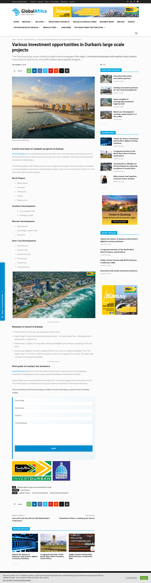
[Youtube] (137, 1)
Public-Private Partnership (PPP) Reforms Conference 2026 (80, 556)
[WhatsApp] (29, 70)
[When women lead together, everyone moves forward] (106, 179)
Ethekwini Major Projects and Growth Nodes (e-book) (34, 487)
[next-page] (17, 564)
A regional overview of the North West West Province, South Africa (52, 556)
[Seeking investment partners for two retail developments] (106, 91)
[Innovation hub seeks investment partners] (106, 79)
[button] (136, 33)
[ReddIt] (56, 70)
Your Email (19, 408)
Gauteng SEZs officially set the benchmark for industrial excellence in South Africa (125, 166)
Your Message (21, 423)
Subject (18, 415)
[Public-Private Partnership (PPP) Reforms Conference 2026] (82, 543)
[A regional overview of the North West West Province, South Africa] (53, 543)
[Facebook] (134, 1)
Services (20, 39)
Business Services (30, 39)
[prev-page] (13, 564)
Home (14, 39)
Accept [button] (144, 578)
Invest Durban (18, 154)
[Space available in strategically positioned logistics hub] (106, 102)
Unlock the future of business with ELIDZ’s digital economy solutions (24, 556)
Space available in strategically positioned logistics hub (123, 101)
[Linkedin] (131, 1)
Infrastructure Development (59, 493)
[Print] (67, 70)
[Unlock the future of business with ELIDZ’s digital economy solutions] (25, 543)
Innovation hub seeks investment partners (119, 271)
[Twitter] (127, 1)
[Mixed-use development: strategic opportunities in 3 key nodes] (106, 115)
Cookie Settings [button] (131, 578)
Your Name (19, 400)
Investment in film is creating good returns (77, 518)
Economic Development (40, 493)
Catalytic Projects (24, 493)
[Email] (61, 70)
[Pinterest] (50, 70)
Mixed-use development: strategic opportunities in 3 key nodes (125, 114)
